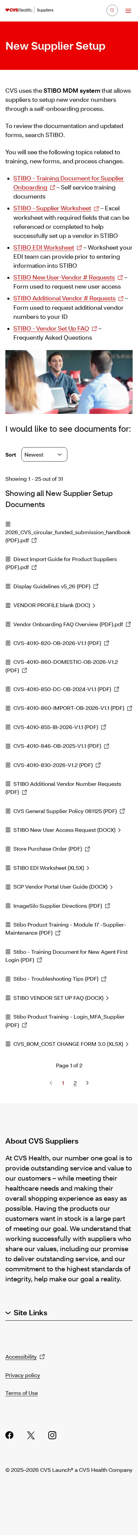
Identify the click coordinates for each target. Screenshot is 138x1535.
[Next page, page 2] (87, 1083)
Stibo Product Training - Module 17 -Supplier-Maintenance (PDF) (65, 928)
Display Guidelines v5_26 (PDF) (51, 586)
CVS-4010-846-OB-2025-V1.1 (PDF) (57, 745)
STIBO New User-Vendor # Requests (64, 277)
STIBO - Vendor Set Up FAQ (51, 328)
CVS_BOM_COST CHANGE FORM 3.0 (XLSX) (68, 1043)
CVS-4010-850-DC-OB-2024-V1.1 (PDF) (62, 688)
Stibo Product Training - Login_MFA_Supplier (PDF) (65, 1020)
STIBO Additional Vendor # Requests (64, 298)
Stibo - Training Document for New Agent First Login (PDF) (66, 955)
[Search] (112, 10)
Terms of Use (21, 1392)
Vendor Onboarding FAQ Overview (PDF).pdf (68, 624)
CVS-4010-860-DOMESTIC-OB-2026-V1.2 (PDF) (61, 665)
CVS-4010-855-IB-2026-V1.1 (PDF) (55, 726)
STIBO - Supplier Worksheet (52, 208)
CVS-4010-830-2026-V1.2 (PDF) (53, 764)
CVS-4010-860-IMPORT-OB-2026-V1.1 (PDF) (68, 707)
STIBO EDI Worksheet (43, 247)
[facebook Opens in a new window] (9, 1435)
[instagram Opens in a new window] (52, 1435)
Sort (11, 454)
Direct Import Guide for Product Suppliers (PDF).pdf (61, 562)
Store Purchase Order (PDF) (47, 848)
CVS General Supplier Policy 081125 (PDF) (65, 810)
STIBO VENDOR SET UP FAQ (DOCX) (58, 997)
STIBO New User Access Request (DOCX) (64, 829)
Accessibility (21, 1356)
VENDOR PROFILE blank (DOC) (51, 604)
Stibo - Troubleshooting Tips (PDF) (55, 978)
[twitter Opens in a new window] (31, 1435)
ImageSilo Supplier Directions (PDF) (57, 905)
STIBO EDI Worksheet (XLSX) (48, 867)
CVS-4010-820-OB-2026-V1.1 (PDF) (57, 642)
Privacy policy (22, 1374)
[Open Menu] (125, 10)
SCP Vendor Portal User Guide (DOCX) (60, 886)
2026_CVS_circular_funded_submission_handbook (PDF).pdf (68, 536)
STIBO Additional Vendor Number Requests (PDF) (63, 787)
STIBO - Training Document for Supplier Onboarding (68, 182)
